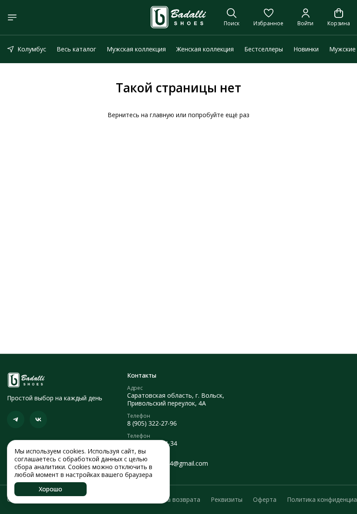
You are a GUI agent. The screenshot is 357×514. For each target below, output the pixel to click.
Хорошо (50, 489)
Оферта (264, 500)
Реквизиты (226, 500)
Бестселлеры (263, 49)
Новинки (306, 49)
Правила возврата (172, 500)
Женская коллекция (205, 49)
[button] (268, 17)
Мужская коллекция (136, 49)
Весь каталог (76, 49)
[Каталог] (12, 17)
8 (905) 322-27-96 (152, 423)
